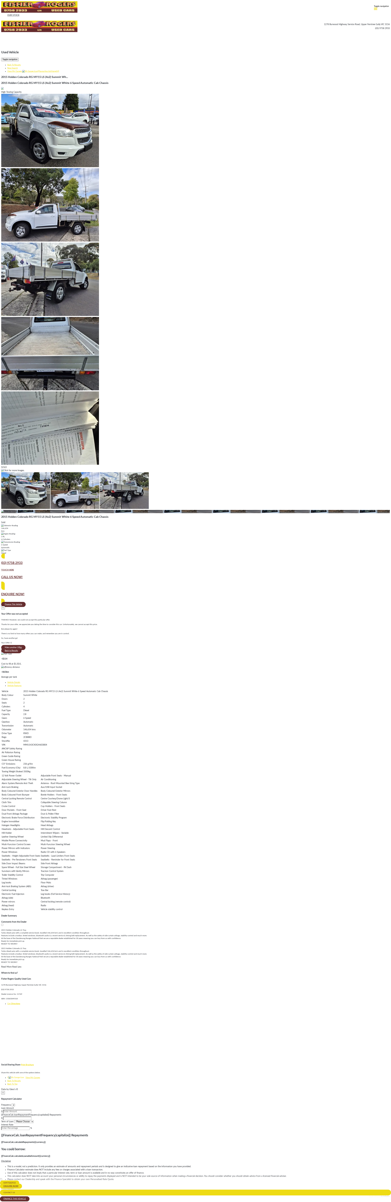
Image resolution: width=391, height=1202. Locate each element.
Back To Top (12, 1084)
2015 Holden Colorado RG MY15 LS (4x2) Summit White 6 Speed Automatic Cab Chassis (54, 83)
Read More (6, 967)
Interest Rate (7, 1125)
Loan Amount (7, 1108)
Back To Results (14, 65)
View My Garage (33, 71)
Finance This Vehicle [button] (13, 604)
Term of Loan (7, 1122)
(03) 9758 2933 (382, 28)
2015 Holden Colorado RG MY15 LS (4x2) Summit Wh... (34, 77)
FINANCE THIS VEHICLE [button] (15, 1199)
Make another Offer (13, 648)
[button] (195, 1161)
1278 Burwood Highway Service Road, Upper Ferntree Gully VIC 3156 (357, 24)
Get (13, 1004)
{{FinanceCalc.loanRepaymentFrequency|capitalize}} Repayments (31, 1115)
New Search (12, 68)
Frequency (6, 1105)
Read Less (16, 967)
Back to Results (11, 651)
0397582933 (10, 1183)
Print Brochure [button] (27, 1065)
